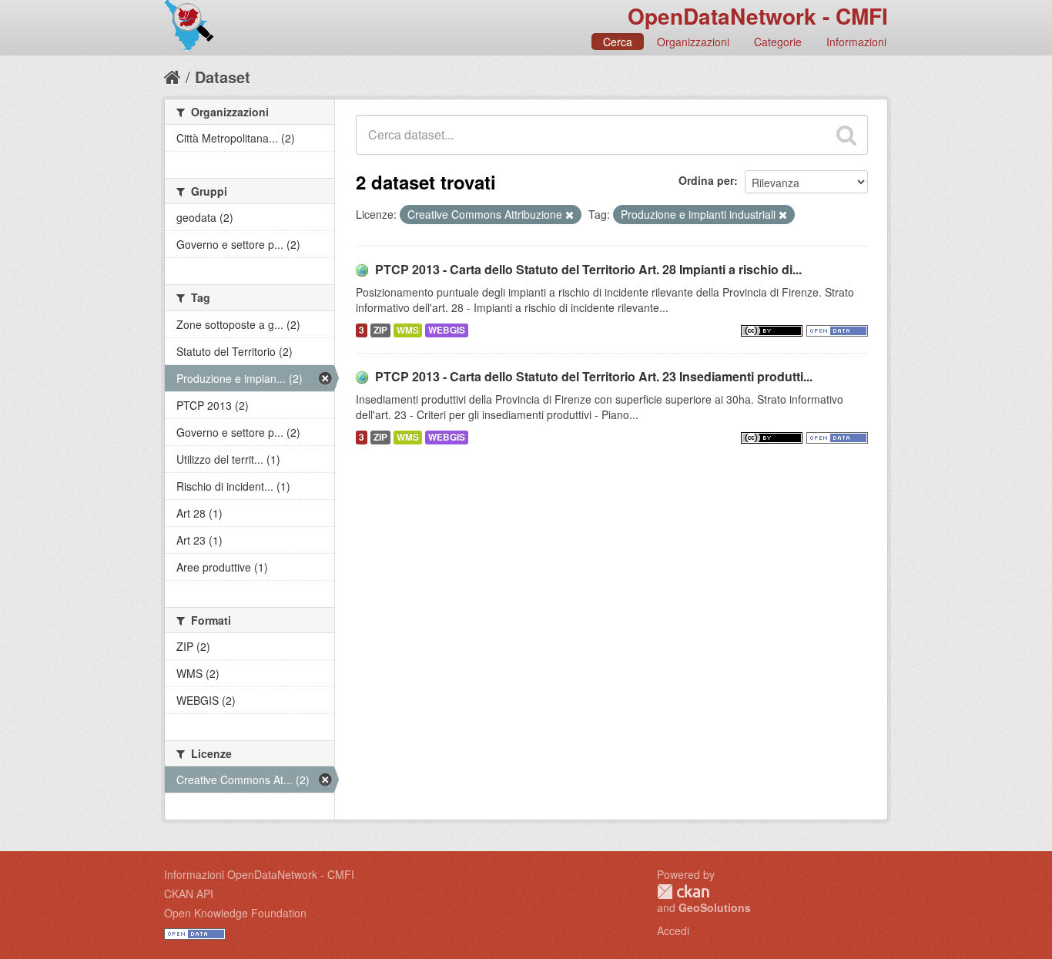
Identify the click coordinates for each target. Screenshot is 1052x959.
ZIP (380, 330)
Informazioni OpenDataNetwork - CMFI (259, 874)
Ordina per (706, 180)
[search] (846, 134)
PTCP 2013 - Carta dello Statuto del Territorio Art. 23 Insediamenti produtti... (593, 376)
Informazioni (856, 41)
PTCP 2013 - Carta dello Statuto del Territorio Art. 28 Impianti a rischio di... (588, 269)
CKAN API (188, 893)
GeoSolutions (714, 907)
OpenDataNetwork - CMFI (758, 16)
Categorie (778, 41)
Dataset (222, 76)
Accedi (673, 930)
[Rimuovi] (569, 215)
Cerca (617, 41)
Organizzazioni (693, 41)
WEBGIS (446, 330)
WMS (408, 330)
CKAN (683, 892)
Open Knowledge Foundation (235, 912)
